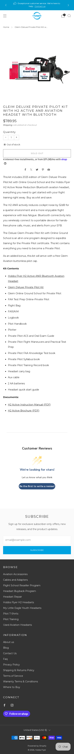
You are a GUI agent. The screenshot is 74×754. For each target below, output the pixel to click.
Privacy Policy (11, 664)
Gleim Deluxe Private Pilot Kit (26, 287)
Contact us (40, 6)
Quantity (9, 132)
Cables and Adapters (15, 579)
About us (8, 642)
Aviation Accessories (15, 574)
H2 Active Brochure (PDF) (23, 410)
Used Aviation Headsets (17, 624)
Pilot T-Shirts (10, 613)
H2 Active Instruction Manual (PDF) (29, 404)
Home (6, 27)
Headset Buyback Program (19, 591)
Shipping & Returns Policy (18, 670)
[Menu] (5, 16)
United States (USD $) (35, 730)
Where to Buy (11, 687)
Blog (6, 647)
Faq (5, 659)
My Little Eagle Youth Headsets (22, 608)
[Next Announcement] (68, 5)
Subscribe (37, 550)
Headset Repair (12, 596)
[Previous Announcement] (6, 5)
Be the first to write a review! (37, 486)
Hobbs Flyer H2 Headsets (18, 602)
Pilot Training (11, 619)
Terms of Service (13, 675)
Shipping (7, 125)
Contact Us (10, 653)
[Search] (69, 15)
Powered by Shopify (37, 746)
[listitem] (37, 5)
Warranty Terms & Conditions (20, 681)
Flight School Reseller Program (21, 585)
